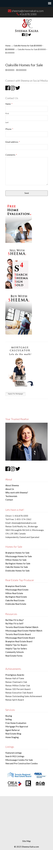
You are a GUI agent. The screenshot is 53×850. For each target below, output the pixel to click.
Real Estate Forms (13, 655)
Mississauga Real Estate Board (20, 637)
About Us (9, 489)
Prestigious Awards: (14, 675)
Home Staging (12, 737)
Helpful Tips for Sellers (16, 648)
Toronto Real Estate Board (18, 634)
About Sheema (12, 485)
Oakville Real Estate (14, 600)
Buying (8, 716)
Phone (9, 129)
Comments (11, 154)
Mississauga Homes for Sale (18, 556)
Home (7, 45)
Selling (8, 719)
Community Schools (14, 652)
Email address (12, 142)
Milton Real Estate (14, 593)
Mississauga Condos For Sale (19, 760)
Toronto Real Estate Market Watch (21, 627)
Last (6, 122)
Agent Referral (12, 730)
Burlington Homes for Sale (17, 563)
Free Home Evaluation (15, 723)
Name (8, 104)
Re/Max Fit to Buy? (14, 620)
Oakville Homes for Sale (16, 567)
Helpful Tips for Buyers (16, 645)
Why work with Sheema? (16, 492)
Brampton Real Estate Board (18, 641)
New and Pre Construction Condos (21, 763)
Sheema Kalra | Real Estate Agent (26, 25)
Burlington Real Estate (16, 596)
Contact (9, 499)
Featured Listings (13, 752)
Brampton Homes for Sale (17, 552)
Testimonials (11, 496)
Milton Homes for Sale (15, 560)
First (7, 113)
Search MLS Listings (14, 756)
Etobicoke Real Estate (15, 604)
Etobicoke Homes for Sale (17, 570)
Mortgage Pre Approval (16, 726)
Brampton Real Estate (15, 586)
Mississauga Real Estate (16, 589)
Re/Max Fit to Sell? (14, 623)
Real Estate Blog (13, 733)
